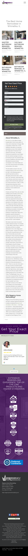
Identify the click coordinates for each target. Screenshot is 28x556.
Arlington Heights (13, 524)
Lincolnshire (11, 532)
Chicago (6, 526)
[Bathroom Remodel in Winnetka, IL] (20, 60)
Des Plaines (14, 526)
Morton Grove (20, 532)
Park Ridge (15, 535)
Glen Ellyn (19, 527)
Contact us (13, 542)
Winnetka (8, 140)
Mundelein (9, 533)
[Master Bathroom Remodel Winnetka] (8, 35)
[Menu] (24, 2)
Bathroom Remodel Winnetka (6, 69)
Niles (12, 533)
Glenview (4, 528)
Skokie (16, 536)
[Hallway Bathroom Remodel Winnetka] (20, 35)
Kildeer (15, 530)
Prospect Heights (11, 536)
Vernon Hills (19, 536)
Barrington (18, 524)
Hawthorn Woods (18, 528)
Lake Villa (17, 531)
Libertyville (7, 532)
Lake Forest (13, 531)
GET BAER (21, 548)
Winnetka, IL (4, 51)
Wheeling (11, 537)
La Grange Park (20, 530)
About (6, 133)
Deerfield (9, 526)
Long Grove (16, 532)
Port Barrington (20, 535)
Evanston (11, 527)
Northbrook (22, 533)
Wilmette (15, 537)
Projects (6, 319)
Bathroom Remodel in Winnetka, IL (20, 69)
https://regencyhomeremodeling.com (10, 492)
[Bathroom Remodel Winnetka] (8, 60)
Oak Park (8, 535)
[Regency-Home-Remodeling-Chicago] (11, 2)
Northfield (4, 535)
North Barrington (17, 533)
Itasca (13, 530)
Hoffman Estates (8, 530)
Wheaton (7, 537)
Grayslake (8, 528)
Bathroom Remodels (6, 50)
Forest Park (15, 527)
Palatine (11, 535)
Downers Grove (19, 526)
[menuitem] (24, 2)
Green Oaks (13, 528)
